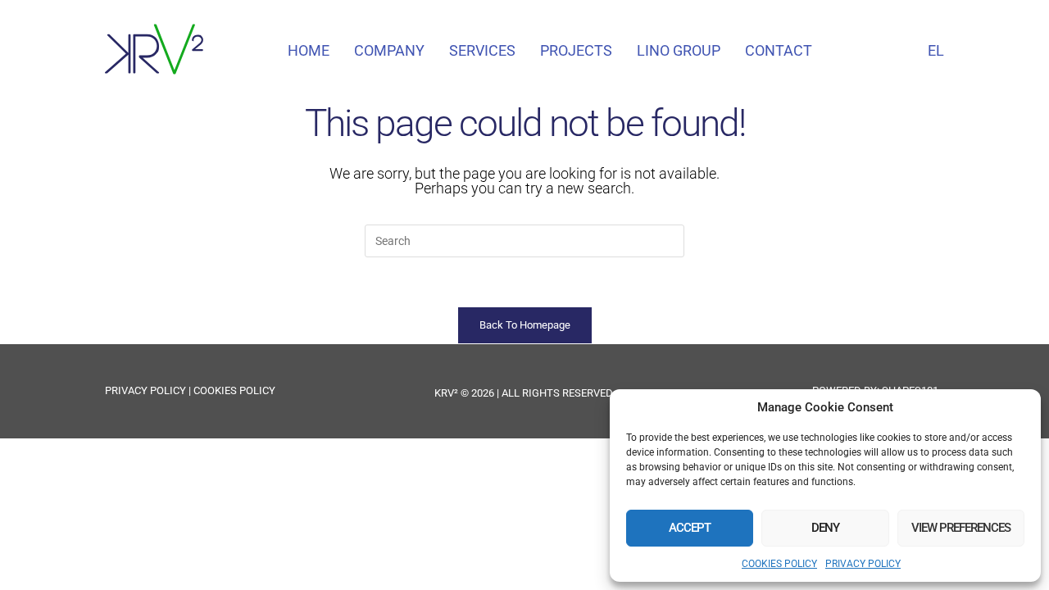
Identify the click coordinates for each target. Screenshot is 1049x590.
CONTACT (778, 50)
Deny (825, 527)
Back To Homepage (524, 325)
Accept (690, 527)
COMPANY (389, 50)
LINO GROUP (678, 50)
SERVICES (482, 50)
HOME (308, 50)
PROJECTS (576, 50)
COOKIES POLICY (779, 564)
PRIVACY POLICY (863, 564)
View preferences (960, 527)
